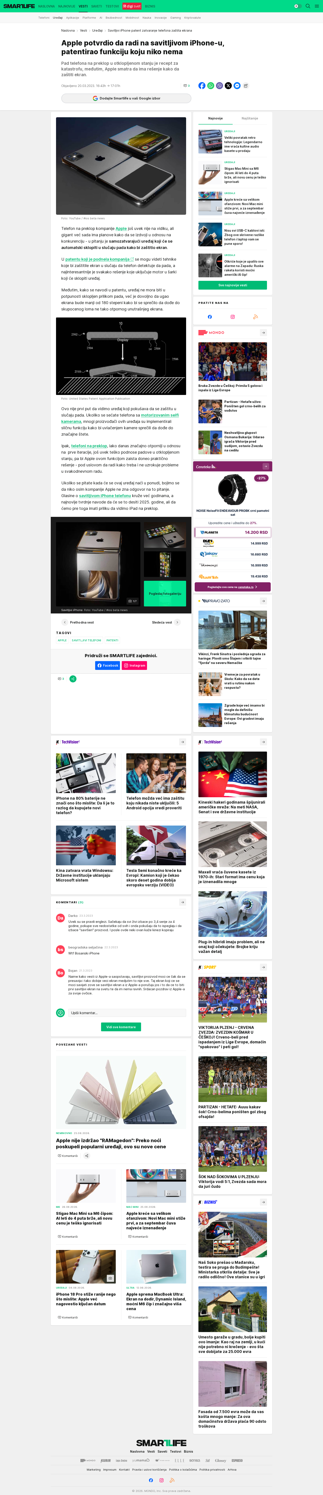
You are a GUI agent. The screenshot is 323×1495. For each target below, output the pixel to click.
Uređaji (97, 30)
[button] (186, 85)
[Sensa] (194, 1460)
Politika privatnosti (212, 1469)
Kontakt (124, 1469)
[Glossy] (220, 1460)
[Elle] (179, 1460)
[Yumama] (141, 1460)
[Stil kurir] (207, 1460)
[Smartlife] (19, 6)
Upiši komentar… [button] (84, 1013)
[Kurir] (106, 1460)
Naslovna (68, 30)
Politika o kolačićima (183, 1469)
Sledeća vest (162, 622)
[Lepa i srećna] (121, 1460)
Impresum (109, 1469)
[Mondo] (87, 1460)
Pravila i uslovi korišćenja (149, 1469)
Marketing (94, 1469)
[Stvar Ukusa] (162, 1460)
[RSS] (255, 317)
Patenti (112, 640)
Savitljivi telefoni (86, 640)
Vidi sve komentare (121, 1027)
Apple (62, 640)
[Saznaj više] (263, 332)
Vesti (83, 30)
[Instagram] (232, 317)
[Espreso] (237, 1460)
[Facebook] (209, 317)
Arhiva (232, 1469)
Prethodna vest (82, 622)
